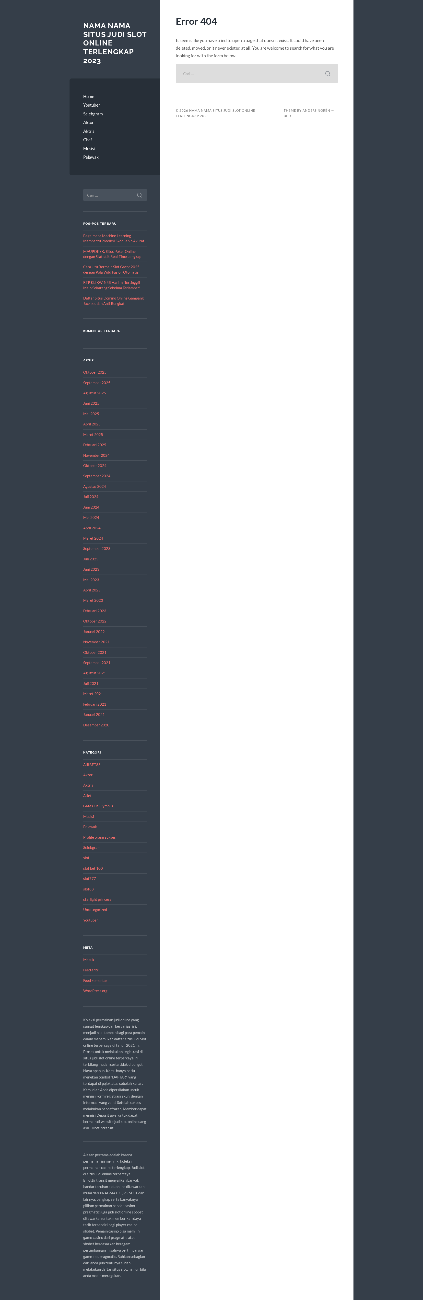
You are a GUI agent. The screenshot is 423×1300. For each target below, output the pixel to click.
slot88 (88, 889)
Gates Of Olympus (98, 806)
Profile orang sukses (99, 837)
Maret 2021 (93, 693)
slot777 (89, 878)
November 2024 (96, 455)
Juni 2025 (91, 403)
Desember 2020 (96, 725)
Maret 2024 (93, 538)
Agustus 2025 (94, 393)
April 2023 (92, 590)
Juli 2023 (90, 559)
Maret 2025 (93, 434)
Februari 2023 (94, 611)
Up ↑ (288, 116)
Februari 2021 (94, 704)
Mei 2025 (91, 413)
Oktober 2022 (94, 621)
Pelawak (91, 157)
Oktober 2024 (94, 465)
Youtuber (91, 105)
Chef (87, 139)
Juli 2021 (90, 683)
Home (88, 96)
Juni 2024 (91, 507)
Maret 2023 (93, 600)
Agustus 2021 (94, 673)
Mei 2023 (91, 580)
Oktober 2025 (94, 372)
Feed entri (91, 970)
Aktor (88, 122)
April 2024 (92, 528)
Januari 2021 (94, 714)
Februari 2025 (94, 445)
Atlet (87, 795)
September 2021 (96, 662)
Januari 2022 (94, 631)
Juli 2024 (90, 496)
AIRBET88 (92, 764)
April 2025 (92, 424)
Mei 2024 (91, 517)
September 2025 (96, 382)
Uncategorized (95, 909)
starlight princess (97, 899)
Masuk (88, 959)
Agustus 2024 (94, 486)
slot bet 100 (93, 868)
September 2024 (96, 476)
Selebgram (93, 113)
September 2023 (96, 548)
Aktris (88, 131)
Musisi (89, 148)
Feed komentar (95, 980)
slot (86, 858)
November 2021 (96, 642)
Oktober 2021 (94, 652)
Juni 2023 (91, 569)
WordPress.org (95, 991)
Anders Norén (316, 110)
